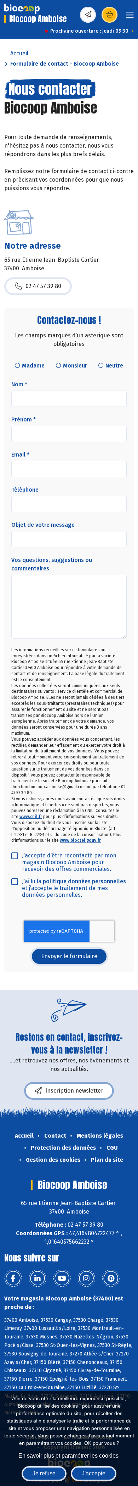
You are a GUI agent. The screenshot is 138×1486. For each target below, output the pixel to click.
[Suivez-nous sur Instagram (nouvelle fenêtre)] (86, 1278)
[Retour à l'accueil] (22, 9)
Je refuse (44, 1473)
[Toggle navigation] (130, 17)
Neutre (114, 365)
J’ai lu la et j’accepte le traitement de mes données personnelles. (74, 888)
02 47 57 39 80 (43, 286)
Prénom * (23, 419)
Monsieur (75, 365)
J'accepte (93, 1473)
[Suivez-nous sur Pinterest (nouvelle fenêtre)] (111, 1278)
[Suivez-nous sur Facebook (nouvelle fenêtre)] (13, 1278)
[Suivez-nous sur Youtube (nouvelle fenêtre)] (62, 1278)
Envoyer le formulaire (69, 956)
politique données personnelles (84, 881)
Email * (20, 454)
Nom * (19, 384)
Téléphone (25, 489)
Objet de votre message (43, 524)
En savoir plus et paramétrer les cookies (68, 1456)
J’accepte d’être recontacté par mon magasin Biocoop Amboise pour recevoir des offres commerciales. (69, 862)
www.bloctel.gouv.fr (80, 840)
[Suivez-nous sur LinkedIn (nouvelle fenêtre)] (37, 1278)
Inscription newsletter (74, 1090)
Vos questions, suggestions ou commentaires (51, 564)
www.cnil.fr (30, 816)
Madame (33, 365)
